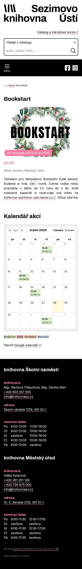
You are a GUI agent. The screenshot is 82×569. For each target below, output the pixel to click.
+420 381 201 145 (17, 480)
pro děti (9, 162)
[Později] (22, 230)
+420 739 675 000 (17, 485)
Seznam (69, 230)
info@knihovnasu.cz (18, 396)
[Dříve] (9, 230)
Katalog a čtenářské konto (56, 32)
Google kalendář (26, 345)
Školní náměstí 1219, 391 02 (24, 409)
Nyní (15, 230)
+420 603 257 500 (17, 392)
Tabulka (58, 230)
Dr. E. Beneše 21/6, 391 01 (22, 502)
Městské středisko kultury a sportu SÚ (34, 549)
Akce (11, 85)
